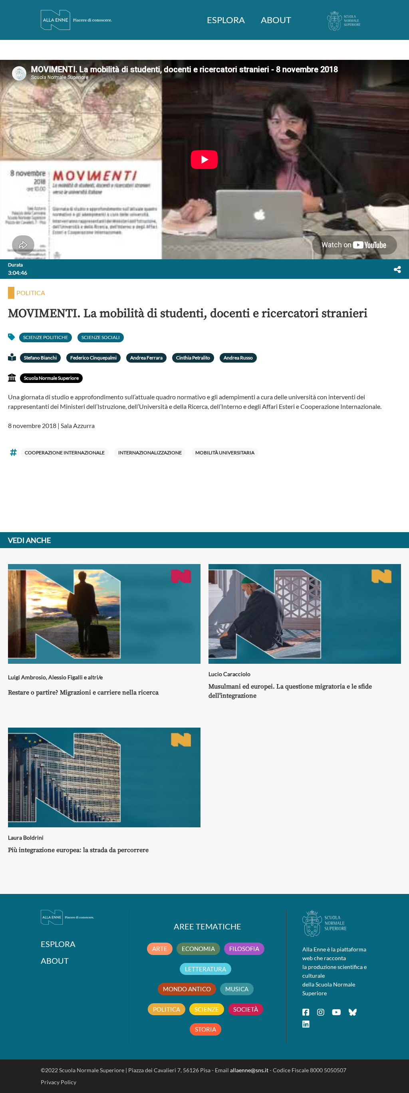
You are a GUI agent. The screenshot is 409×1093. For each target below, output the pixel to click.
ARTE (159, 948)
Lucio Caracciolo (229, 674)
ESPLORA (226, 19)
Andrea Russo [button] (238, 358)
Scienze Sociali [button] (100, 337)
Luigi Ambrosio (27, 677)
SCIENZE (207, 1009)
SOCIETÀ (245, 1009)
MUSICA (236, 988)
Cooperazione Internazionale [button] (65, 453)
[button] (397, 269)
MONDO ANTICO (187, 988)
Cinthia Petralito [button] (193, 358)
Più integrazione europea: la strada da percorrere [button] (78, 850)
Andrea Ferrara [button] (146, 358)
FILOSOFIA (244, 948)
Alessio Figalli (65, 677)
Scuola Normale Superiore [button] (51, 378)
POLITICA (166, 1009)
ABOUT (276, 19)
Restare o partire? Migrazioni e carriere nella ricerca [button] (83, 692)
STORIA (205, 1029)
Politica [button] (30, 292)
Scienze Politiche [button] (45, 337)
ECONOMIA (198, 948)
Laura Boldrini (26, 837)
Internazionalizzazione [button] (150, 453)
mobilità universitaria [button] (224, 453)
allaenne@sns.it (249, 1070)
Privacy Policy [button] (58, 1082)
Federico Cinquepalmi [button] (93, 358)
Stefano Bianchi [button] (40, 358)
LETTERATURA (205, 969)
